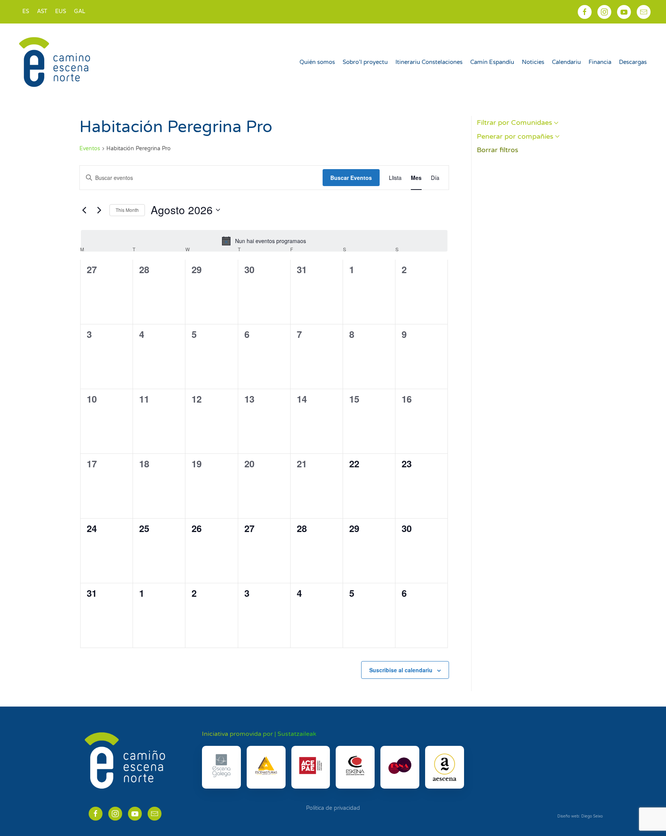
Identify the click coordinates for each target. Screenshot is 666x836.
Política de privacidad (333, 808)
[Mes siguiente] (99, 210)
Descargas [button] (633, 62)
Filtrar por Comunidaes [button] (514, 122)
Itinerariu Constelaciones (428, 62)
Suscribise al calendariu (400, 670)
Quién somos (317, 62)
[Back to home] (55, 62)
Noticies (533, 62)
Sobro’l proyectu (365, 62)
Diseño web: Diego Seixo (580, 816)
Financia (600, 62)
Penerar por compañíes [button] (515, 136)
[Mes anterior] (84, 210)
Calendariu (566, 62)
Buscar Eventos (351, 177)
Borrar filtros (497, 150)
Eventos (89, 148)
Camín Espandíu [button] (492, 62)
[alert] (264, 241)
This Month (127, 209)
